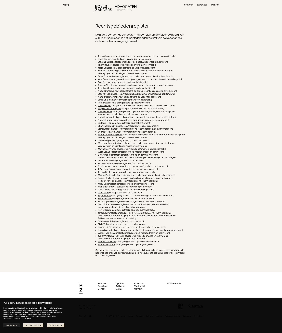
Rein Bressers (104, 210)
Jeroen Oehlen (105, 172)
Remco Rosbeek (106, 178)
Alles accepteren (33, 325)
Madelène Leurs (106, 143)
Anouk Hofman (105, 120)
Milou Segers (104, 184)
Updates (120, 283)
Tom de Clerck (105, 85)
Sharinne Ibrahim (106, 126)
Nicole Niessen (105, 166)
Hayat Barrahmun (107, 59)
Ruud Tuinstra (105, 204)
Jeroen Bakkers (105, 56)
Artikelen (120, 286)
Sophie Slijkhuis (105, 132)
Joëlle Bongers (105, 68)
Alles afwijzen (56, 325)
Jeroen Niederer (106, 163)
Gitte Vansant (104, 221)
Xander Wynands (106, 244)
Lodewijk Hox (104, 123)
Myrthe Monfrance (107, 149)
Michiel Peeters (105, 175)
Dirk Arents (103, 193)
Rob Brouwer (104, 82)
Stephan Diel (104, 94)
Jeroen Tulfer (104, 213)
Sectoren (102, 283)
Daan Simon (104, 190)
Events (119, 289)
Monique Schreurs (107, 187)
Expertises (102, 286)
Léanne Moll (104, 160)
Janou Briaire (104, 71)
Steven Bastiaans (106, 62)
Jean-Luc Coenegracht (109, 88)
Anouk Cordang (106, 91)
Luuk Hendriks (105, 111)
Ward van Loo (105, 152)
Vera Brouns (104, 79)
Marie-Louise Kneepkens (110, 135)
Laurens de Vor (105, 227)
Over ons (138, 283)
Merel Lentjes (104, 140)
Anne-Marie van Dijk (108, 97)
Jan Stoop (103, 201)
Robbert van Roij (106, 181)
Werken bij (139, 286)
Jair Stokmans (105, 198)
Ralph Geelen (104, 103)
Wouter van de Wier (108, 233)
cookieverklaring (9, 316)
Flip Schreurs (104, 195)
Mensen (101, 289)
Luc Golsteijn (104, 105)
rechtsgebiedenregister (142, 38)
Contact (138, 289)
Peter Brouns (104, 76)
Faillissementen (174, 283)
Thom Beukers (105, 65)
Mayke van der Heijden (109, 108)
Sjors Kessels (104, 129)
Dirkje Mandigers (106, 155)
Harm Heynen (105, 117)
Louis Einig (103, 100)
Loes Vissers (104, 230)
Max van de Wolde (107, 241)
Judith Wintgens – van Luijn (111, 236)
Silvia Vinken (104, 224)
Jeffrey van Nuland (107, 169)
